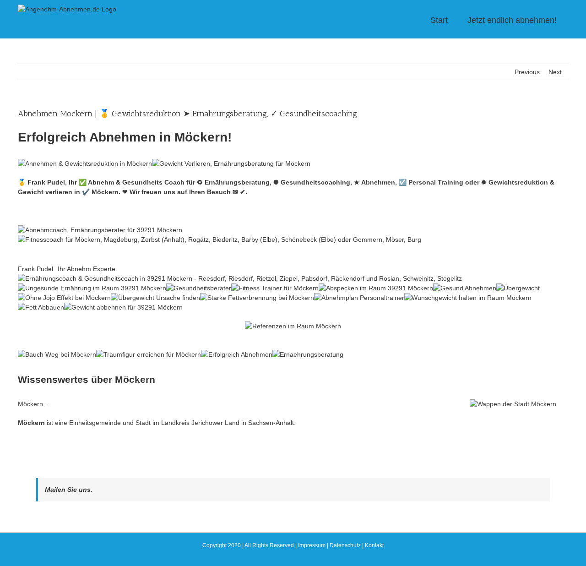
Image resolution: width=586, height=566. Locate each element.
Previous (527, 72)
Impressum (312, 545)
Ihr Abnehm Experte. (87, 268)
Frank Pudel (35, 268)
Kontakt (374, 545)
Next (555, 72)
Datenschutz (345, 545)
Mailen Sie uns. (68, 489)
